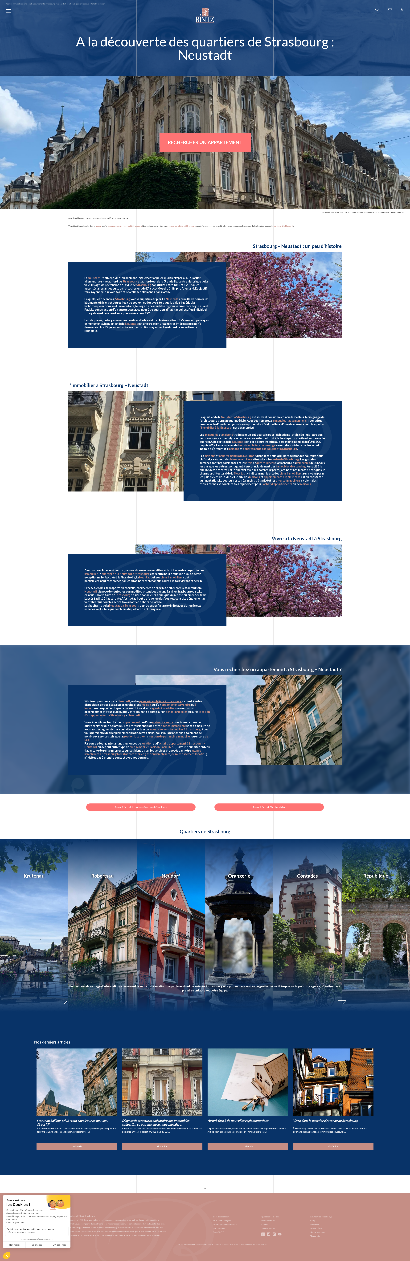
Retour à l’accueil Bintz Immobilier (269, 807)
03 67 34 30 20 (219, 1228)
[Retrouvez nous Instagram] (274, 1234)
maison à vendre (162, 722)
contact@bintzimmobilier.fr (225, 1224)
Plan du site (315, 1236)
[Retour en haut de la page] (205, 1189)
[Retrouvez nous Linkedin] (263, 1234)
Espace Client (316, 1228)
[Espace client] (402, 9)
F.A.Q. (312, 1220)
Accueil (325, 212)
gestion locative (134, 736)
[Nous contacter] (390, 9)
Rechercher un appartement (205, 142)
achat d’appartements (277, 484)
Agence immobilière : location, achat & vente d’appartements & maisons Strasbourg (237, 1244)
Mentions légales (317, 1232)
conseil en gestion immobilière (150, 754)
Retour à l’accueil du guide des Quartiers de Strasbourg (141, 807)
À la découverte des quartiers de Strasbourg (345, 212)
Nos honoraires (268, 1220)
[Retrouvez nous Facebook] (268, 1234)
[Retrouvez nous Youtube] (280, 1234)
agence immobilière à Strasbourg (160, 701)
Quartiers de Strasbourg (321, 1217)
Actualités (314, 1224)
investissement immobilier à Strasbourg (175, 729)
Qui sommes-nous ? (270, 1217)
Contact (265, 1224)
